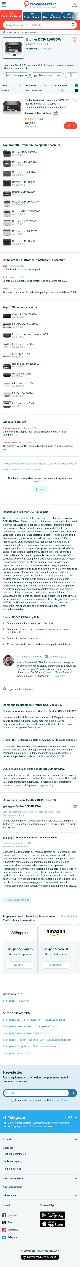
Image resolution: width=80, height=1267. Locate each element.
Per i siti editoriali (12, 1168)
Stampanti (9, 1000)
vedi (70, 125)
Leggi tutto (59, 676)
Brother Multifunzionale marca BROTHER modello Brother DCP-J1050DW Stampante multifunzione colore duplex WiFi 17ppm (47, 104)
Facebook (12, 1215)
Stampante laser (55, 1019)
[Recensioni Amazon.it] (31, 119)
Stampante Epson (46, 1026)
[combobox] (16, 25)
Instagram (12, 1230)
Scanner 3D (36, 1039)
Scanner (24, 1000)
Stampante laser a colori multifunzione (26, 1033)
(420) (40, 118)
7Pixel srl (29, 1250)
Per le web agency (13, 1161)
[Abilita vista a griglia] (76, 90)
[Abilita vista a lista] (76, 85)
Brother (32, 32)
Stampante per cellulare (17, 1053)
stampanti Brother (19, 518)
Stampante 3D (11, 1019)
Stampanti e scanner (17, 32)
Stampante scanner (45, 1046)
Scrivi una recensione (17, 899)
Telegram (12, 1237)
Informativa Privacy (58, 1100)
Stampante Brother (14, 1039)
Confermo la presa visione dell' (42, 1100)
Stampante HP (33, 1019)
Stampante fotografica (16, 1046)
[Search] (73, 25)
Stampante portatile (59, 1039)
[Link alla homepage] (4, 32)
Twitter (11, 1222)
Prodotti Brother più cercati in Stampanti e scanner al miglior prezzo (39, 463)
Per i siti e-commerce (14, 1153)
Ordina (31, 85)
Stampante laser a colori (17, 1026)
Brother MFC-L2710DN (53, 756)
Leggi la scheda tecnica (20, 689)
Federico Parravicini (31, 656)
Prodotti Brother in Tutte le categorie (22, 469)
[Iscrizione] (73, 1093)
